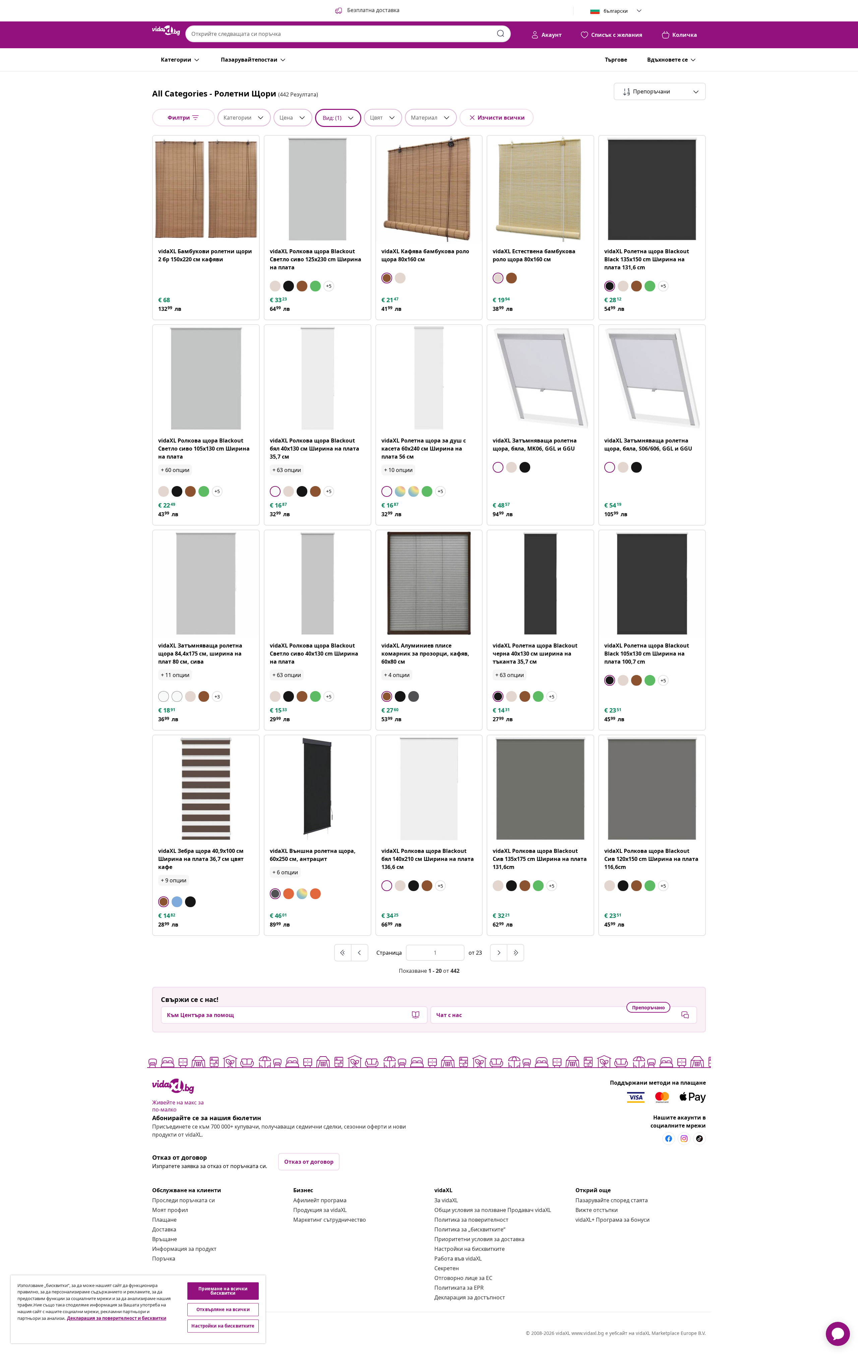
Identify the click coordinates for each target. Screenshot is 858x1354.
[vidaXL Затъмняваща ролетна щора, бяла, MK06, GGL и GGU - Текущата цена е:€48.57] (540, 378)
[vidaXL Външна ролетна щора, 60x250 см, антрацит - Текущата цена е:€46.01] (317, 788)
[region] (138, 1309)
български (616, 11)
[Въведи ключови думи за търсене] (500, 33)
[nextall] (515, 953)
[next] (499, 953)
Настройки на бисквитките (469, 1249)
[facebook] (668, 1138)
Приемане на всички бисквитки (222, 1291)
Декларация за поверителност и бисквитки (116, 1318)
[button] (367, 10)
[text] (164, 300)
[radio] (275, 286)
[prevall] (343, 953)
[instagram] (684, 1138)
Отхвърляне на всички (223, 1309)
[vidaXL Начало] (166, 30)
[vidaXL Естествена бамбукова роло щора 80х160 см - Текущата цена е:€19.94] (540, 189)
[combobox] (348, 33)
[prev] (360, 953)
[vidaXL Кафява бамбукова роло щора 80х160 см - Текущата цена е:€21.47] (429, 189)
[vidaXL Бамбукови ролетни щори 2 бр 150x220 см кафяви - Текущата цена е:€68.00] (206, 189)
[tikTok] (699, 1138)
